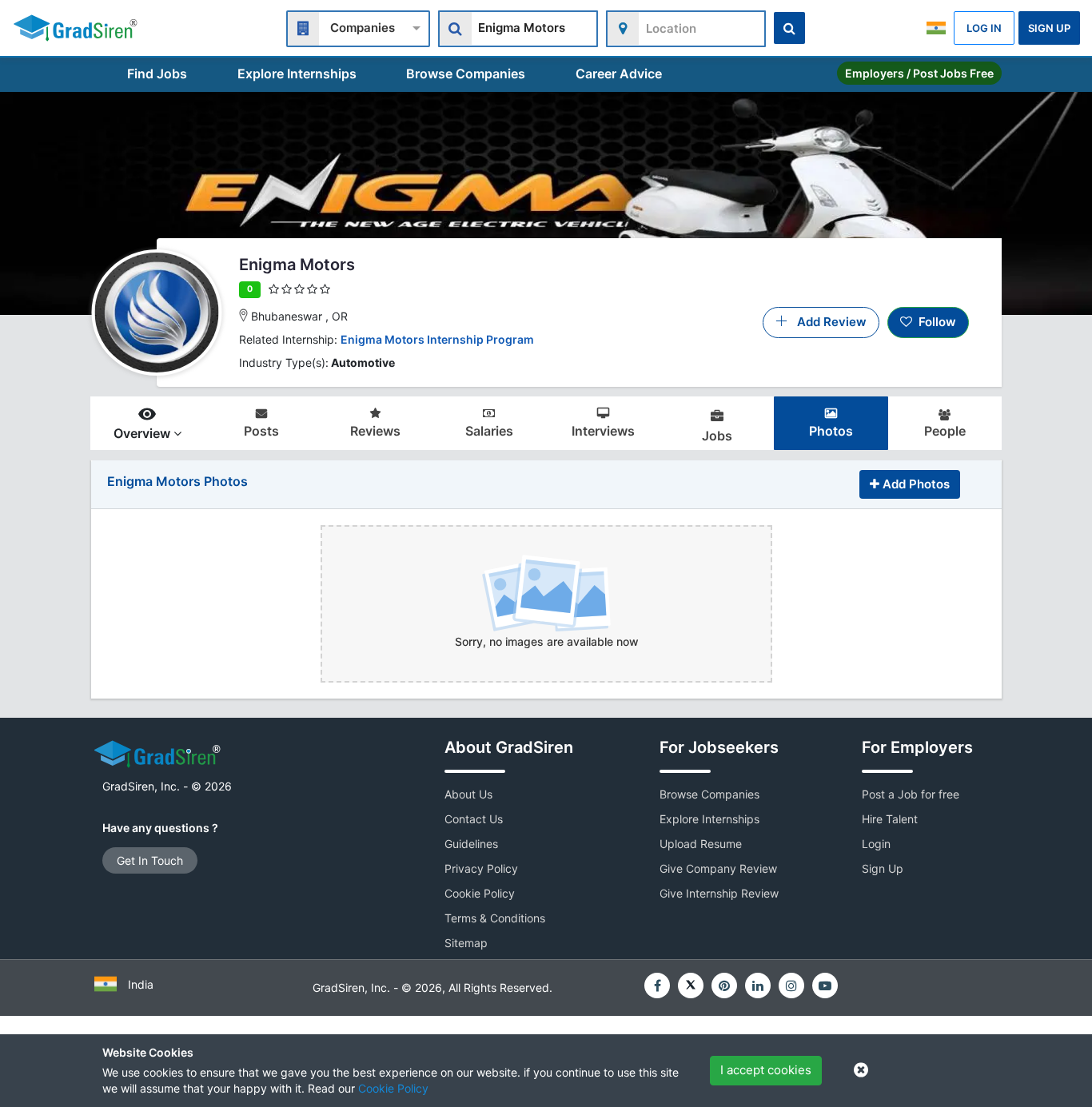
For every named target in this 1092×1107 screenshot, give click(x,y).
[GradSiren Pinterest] (724, 985)
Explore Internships (297, 74)
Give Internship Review (719, 893)
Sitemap (466, 943)
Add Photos (914, 484)
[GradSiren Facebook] (657, 985)
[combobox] (358, 27)
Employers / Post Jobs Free (919, 73)
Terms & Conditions (494, 918)
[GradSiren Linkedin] (758, 985)
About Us (468, 794)
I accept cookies (765, 1069)
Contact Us (473, 819)
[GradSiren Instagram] (791, 985)
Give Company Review (718, 868)
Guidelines (471, 843)
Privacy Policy (481, 868)
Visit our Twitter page (690, 985)
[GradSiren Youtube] (825, 985)
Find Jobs (157, 74)
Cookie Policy (393, 1088)
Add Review (827, 321)
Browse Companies (465, 74)
